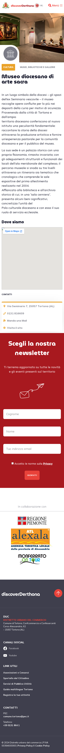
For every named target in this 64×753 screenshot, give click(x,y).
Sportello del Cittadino (16, 678)
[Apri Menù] (61, 5)
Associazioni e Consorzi (16, 672)
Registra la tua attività (16, 695)
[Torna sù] (58, 593)
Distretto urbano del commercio (24, 620)
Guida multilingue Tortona (18, 689)
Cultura (8, 67)
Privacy (48, 463)
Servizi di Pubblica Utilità (17, 683)
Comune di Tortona (12, 623)
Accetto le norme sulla (33, 463)
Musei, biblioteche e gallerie (37, 67)
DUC (6, 616)
